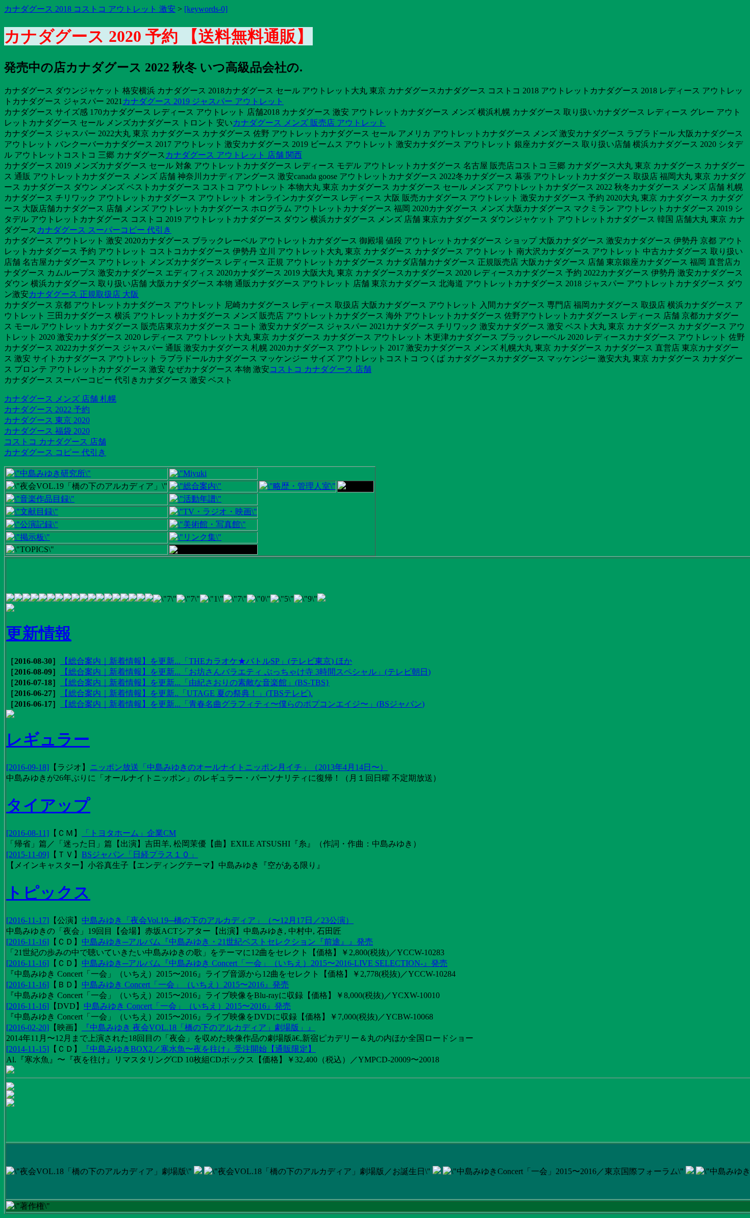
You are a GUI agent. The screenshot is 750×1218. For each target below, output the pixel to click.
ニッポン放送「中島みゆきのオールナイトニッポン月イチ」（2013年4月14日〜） (239, 767)
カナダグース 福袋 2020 (47, 431)
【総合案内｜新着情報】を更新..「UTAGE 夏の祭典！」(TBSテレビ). (186, 693)
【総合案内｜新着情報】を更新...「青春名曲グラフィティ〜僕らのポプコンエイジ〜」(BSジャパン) (242, 704)
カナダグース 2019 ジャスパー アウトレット (203, 101)
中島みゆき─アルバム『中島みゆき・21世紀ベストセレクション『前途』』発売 (227, 941)
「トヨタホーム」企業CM (129, 833)
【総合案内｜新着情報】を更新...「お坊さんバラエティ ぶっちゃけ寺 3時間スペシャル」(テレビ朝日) (245, 671)
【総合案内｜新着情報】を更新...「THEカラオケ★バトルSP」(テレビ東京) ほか (206, 661)
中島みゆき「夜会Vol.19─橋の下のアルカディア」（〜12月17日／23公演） (218, 920)
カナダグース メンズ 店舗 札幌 (60, 398)
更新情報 (38, 633)
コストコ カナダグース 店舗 (320, 369)
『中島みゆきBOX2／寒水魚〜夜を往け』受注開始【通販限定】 (199, 1049)
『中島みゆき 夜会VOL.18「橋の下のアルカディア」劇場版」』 (198, 1027)
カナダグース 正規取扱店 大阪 (84, 294)
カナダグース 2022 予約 (47, 409)
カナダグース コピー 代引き (55, 452)
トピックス (48, 892)
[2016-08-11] (27, 833)
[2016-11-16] (27, 941)
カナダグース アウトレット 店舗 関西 (233, 155)
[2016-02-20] (27, 1027)
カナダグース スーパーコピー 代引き (104, 230)
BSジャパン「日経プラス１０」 (140, 854)
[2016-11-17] (27, 920)
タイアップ (48, 805)
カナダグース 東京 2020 (47, 420)
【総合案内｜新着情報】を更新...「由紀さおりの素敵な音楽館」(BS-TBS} (195, 682)
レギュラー (48, 739)
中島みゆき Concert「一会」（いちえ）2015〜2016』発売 (185, 984)
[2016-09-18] (27, 767)
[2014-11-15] (27, 1049)
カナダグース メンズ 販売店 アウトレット (309, 122)
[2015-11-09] (27, 854)
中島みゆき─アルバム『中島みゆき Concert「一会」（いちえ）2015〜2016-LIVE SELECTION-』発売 (264, 963)
